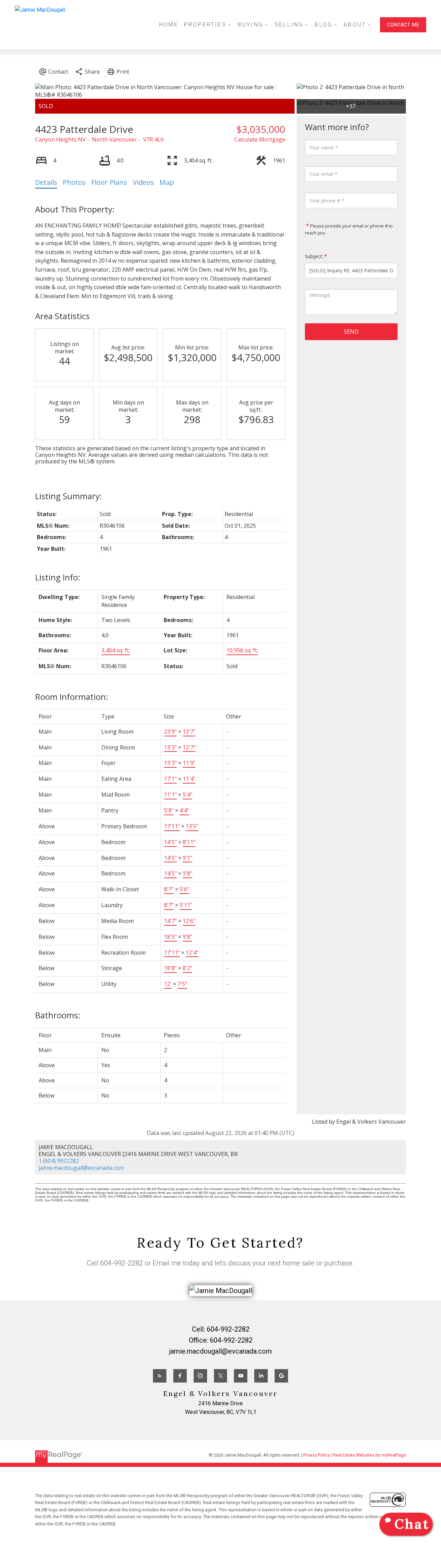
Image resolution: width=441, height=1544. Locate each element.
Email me (167, 1263)
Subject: (314, 256)
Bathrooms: (57, 1015)
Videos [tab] (143, 182)
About (354, 24)
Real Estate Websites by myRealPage (369, 1455)
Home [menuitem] (168, 24)
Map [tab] (167, 182)
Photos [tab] (74, 182)
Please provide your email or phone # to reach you (349, 229)
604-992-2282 (121, 1263)
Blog (323, 24)
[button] (403, 24)
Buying (251, 24)
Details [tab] (46, 182)
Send (351, 331)
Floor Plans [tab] (109, 182)
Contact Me (403, 25)
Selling (289, 24)
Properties (205, 24)
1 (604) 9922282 (59, 1161)
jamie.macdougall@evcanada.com (81, 1168)
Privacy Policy (316, 1455)
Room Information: (71, 696)
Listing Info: (57, 577)
